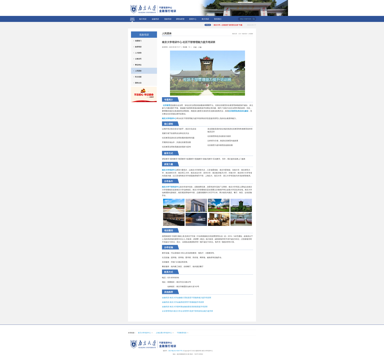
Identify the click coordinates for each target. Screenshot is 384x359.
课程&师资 (180, 19)
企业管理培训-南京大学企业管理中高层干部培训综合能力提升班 (187, 311)
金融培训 (155, 19)
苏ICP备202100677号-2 (175, 351)
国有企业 (138, 83)
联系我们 (217, 19)
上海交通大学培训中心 (164, 333)
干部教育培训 (181, 333)
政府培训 (138, 47)
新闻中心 (192, 19)
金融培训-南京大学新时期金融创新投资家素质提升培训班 (185, 306)
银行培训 (142, 19)
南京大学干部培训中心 (171, 187)
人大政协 (138, 53)
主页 (239, 34)
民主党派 (138, 77)
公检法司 (138, 59)
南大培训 (205, 19)
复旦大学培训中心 (144, 333)
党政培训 (167, 19)
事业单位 (138, 65)
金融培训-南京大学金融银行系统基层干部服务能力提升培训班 (186, 297)
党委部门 (138, 41)
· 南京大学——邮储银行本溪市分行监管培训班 (234, 26)
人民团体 (138, 71)
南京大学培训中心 (169, 170)
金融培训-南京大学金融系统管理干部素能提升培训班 (183, 302)
